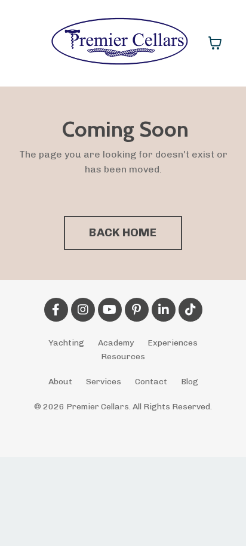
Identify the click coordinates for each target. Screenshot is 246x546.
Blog (189, 382)
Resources (123, 356)
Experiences (172, 343)
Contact (151, 382)
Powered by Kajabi (123, 426)
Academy (116, 343)
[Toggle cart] (215, 43)
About (60, 382)
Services (103, 382)
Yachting (66, 343)
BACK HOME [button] (122, 232)
